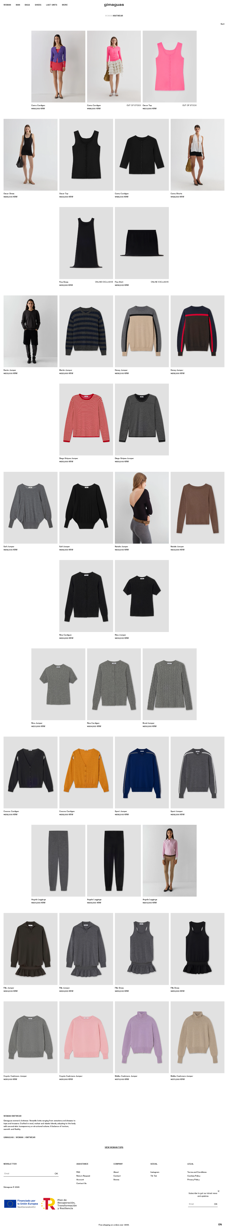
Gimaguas (9, 1137)
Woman (109, 16)
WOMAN (7, 5)
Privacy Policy (193, 1179)
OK (56, 1173)
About (116, 1172)
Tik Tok (154, 1176)
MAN (18, 5)
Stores (116, 1179)
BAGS (27, 5)
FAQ (78, 1172)
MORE (65, 5)
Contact (117, 1176)
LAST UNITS (51, 5)
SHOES (38, 5)
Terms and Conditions (196, 1172)
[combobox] (220, 1224)
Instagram (155, 1172)
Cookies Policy (193, 1176)
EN (220, 1224)
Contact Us (81, 1183)
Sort (222, 24)
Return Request (83, 1176)
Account (80, 1179)
